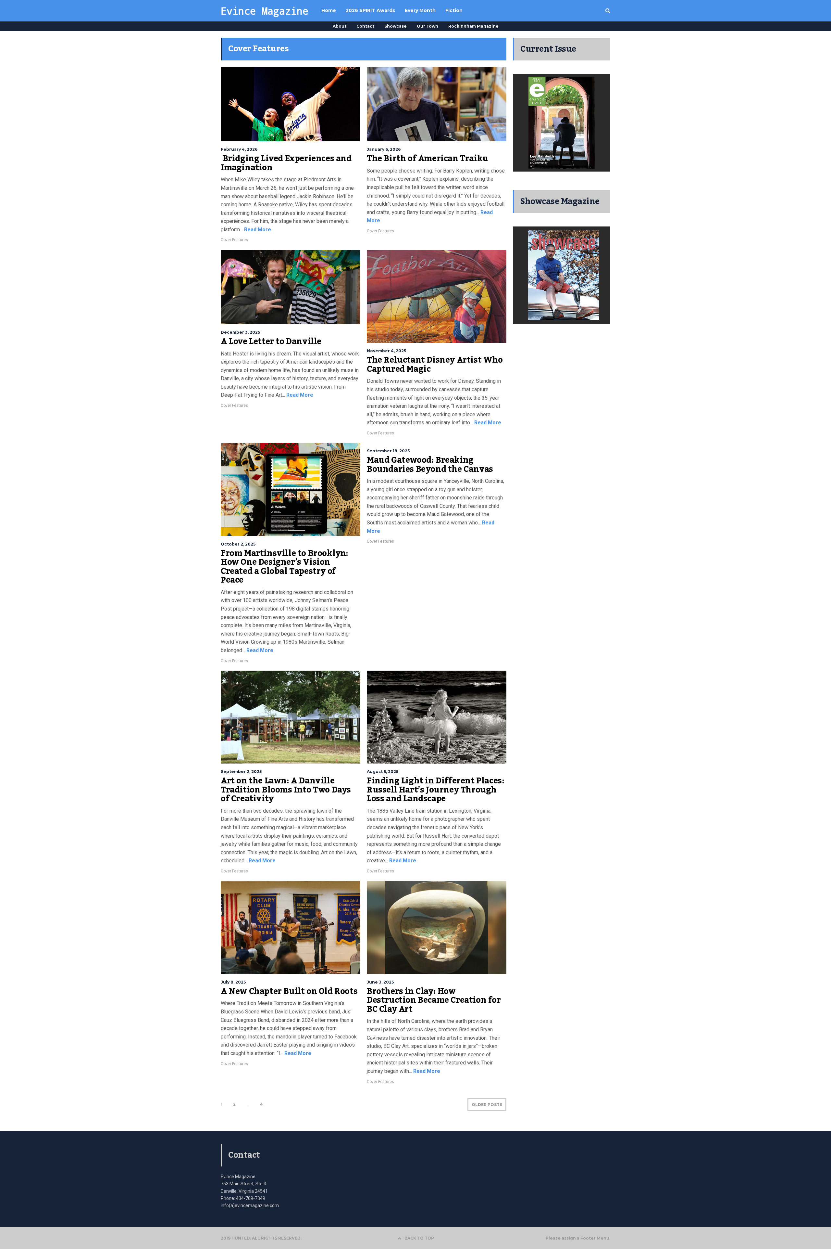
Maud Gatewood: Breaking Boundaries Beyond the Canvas (430, 464)
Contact (365, 26)
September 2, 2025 (241, 771)
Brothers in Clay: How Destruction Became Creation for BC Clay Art (434, 1000)
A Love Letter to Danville (271, 341)
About (339, 26)
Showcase (395, 26)
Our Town (427, 26)
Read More (257, 229)
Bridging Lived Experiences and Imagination (286, 163)
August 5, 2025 (382, 771)
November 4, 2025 (386, 350)
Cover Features (234, 240)
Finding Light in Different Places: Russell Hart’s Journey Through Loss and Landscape (435, 790)
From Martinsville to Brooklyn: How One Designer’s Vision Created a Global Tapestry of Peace (284, 566)
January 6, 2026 (384, 149)
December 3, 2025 (240, 332)
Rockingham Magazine (473, 26)
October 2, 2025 (238, 544)
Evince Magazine (264, 10)
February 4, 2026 (239, 149)
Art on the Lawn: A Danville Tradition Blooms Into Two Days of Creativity (286, 790)
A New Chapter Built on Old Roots (289, 991)
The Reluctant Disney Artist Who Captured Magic (435, 364)
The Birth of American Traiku (427, 158)
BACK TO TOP (419, 1238)
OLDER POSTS (487, 1104)
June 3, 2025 (380, 982)
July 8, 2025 (233, 982)
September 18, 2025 (388, 450)
